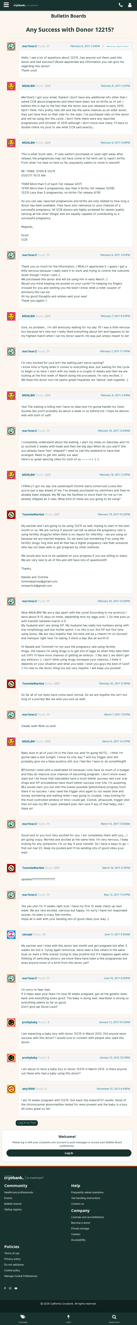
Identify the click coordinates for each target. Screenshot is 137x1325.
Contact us (77, 1203)
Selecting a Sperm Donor (117, 46)
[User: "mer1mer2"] (12, 46)
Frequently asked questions (87, 1192)
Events (8, 1197)
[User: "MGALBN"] (12, 86)
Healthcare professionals (18, 1192)
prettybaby (29, 1022)
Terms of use (11, 1253)
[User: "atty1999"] (12, 1089)
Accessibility (78, 1239)
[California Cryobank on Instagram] (10, 1288)
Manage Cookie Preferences (20, 1275)
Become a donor (80, 1222)
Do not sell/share (14, 1264)
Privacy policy (12, 1258)
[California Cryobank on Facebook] (5, 1288)
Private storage (80, 1228)
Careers (75, 1234)
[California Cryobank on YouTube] (16, 1288)
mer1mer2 (29, 46)
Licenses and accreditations (87, 1217)
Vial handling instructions (85, 1197)
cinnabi (27, 934)
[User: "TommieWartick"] (12, 514)
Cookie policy (12, 1270)
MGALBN (28, 86)
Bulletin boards (13, 1203)
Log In (69, 1153)
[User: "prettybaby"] (12, 1022)
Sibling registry (13, 1209)
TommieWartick (33, 514)
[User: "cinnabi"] (12, 934)
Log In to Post (26, 1122)
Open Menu (6, 4)
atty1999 (28, 1089)
